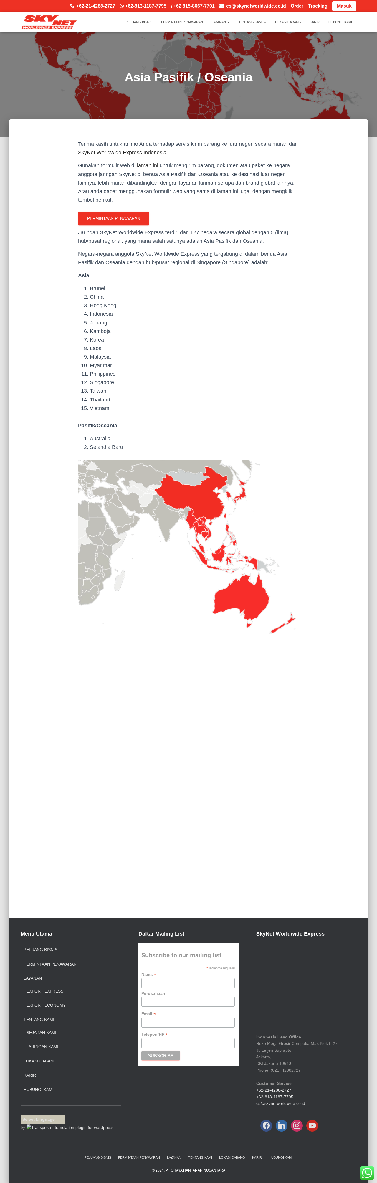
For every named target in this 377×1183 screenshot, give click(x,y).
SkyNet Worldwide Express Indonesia (122, 152)
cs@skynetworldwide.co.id (256, 6)
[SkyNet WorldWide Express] (48, 22)
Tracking (318, 6)
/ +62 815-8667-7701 (193, 6)
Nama (148, 974)
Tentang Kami (251, 22)
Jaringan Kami (42, 1046)
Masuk (344, 6)
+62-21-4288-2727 (95, 6)
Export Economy (46, 1005)
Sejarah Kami (41, 1032)
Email (148, 1014)
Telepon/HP (154, 1034)
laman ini (147, 165)
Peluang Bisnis (139, 22)
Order (297, 6)
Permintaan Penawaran (182, 22)
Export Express (45, 991)
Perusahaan (153, 993)
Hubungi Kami (340, 22)
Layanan (219, 22)
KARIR (315, 22)
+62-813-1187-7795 (274, 1097)
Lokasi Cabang (288, 22)
